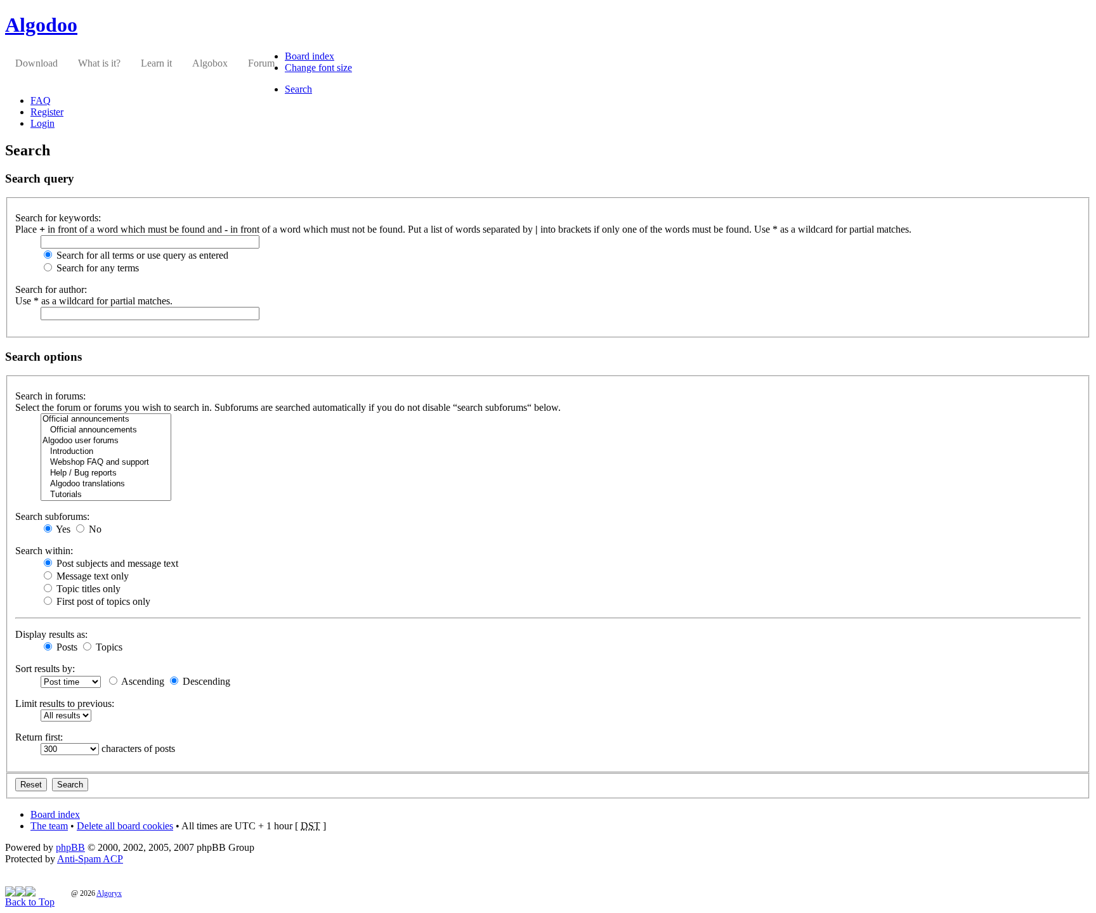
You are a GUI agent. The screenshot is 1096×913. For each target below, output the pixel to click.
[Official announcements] (106, 419)
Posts (65, 647)
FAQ (40, 100)
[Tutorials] (106, 494)
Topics (107, 647)
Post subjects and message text (116, 563)
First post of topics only (102, 601)
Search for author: (51, 289)
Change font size (318, 67)
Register (46, 112)
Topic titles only (87, 588)
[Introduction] (106, 451)
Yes (62, 529)
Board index (309, 56)
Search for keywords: (58, 217)
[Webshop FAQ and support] (106, 462)
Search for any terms (96, 267)
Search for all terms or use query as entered (141, 255)
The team (49, 825)
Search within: (44, 550)
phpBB (70, 847)
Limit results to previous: (64, 703)
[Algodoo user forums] (106, 441)
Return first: (39, 737)
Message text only (91, 576)
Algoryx (109, 893)
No (93, 529)
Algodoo (41, 24)
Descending (205, 681)
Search (298, 89)
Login (42, 123)
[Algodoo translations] (106, 484)
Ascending (141, 681)
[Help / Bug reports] (106, 473)
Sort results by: (45, 668)
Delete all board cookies (125, 825)
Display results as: (51, 634)
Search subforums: (52, 516)
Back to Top (30, 902)
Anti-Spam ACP (90, 858)
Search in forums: (50, 396)
